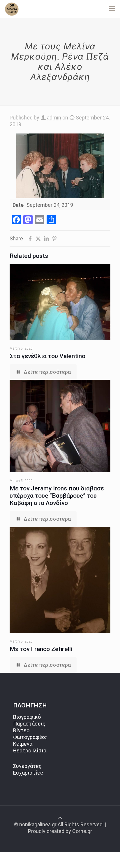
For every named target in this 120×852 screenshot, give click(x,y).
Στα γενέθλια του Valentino (47, 356)
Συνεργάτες (27, 766)
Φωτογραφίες (30, 737)
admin (54, 117)
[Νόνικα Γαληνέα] (11, 8)
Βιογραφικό (27, 717)
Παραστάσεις (29, 724)
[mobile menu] (112, 9)
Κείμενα (22, 744)
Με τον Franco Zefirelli (41, 649)
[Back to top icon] (60, 818)
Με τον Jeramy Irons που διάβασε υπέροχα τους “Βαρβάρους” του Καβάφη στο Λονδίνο (57, 495)
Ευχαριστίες (28, 773)
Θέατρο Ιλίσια (29, 750)
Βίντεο (21, 730)
